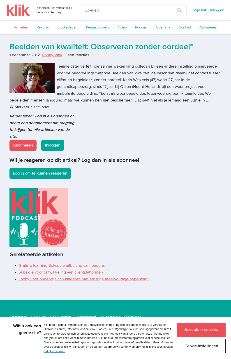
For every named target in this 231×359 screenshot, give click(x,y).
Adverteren (18, 317)
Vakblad (43, 27)
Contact (185, 27)
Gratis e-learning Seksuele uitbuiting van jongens (61, 265)
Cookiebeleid (85, 317)
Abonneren (208, 27)
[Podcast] (38, 217)
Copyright (38, 317)
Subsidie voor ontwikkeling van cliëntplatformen (60, 272)
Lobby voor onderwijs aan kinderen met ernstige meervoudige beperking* (83, 279)
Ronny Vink (52, 55)
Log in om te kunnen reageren (40, 173)
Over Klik (163, 27)
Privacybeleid (110, 317)
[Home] (18, 10)
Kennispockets (97, 27)
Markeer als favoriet (31, 107)
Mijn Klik (200, 10)
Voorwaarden (60, 317)
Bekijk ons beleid (54, 351)
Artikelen (21, 27)
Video (122, 27)
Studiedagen (68, 27)
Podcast (141, 27)
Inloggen (217, 10)
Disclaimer (132, 317)
